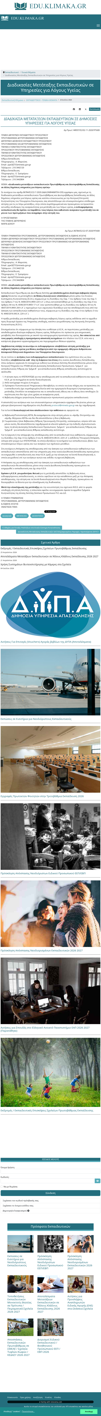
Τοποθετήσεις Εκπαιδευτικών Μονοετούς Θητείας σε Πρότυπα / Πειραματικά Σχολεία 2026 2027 (20, 1303)
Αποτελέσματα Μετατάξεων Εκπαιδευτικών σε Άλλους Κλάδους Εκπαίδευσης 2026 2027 (49, 556)
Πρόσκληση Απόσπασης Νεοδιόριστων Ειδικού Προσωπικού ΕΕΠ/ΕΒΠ (43, 873)
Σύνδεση (50, 1193)
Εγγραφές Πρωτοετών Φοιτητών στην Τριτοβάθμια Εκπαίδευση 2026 (42, 796)
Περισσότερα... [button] (28, 1411)
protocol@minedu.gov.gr (63, 405)
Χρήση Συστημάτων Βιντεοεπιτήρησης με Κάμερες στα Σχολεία (36, 564)
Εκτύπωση (95, 109)
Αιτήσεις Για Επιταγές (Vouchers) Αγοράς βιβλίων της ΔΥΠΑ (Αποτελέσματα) (46, 641)
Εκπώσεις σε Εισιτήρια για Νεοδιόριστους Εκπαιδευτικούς (36, 719)
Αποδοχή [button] (89, 1412)
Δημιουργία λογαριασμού (15, 1210)
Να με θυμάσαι (11, 1186)
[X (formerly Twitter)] (86, 109)
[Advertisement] (50, 46)
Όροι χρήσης (25, 1397)
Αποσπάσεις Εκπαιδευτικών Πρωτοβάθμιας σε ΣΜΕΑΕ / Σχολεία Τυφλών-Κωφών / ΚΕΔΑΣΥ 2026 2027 (18, 1347)
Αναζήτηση (38, 1397)
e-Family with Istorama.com (50, 1402)
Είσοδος (57, 1397)
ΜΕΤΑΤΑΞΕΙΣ (22, 516)
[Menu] (98, 25)
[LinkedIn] (80, 109)
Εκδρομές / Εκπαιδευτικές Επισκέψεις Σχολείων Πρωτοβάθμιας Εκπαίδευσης (44, 548)
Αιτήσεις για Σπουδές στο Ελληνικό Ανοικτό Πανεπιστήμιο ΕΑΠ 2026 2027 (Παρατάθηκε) (45, 1029)
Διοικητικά (7, 516)
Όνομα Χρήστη (8, 1167)
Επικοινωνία (12, 1397)
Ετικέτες (48, 1397)
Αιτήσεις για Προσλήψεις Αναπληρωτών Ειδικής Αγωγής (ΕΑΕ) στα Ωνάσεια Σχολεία (80, 1302)
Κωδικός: (5, 1177)
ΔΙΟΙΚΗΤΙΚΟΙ (37, 516)
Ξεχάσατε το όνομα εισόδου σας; (18, 1205)
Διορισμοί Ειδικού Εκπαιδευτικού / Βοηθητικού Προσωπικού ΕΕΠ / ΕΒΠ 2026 (48, 1346)
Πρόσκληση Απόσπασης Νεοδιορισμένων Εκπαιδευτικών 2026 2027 (42, 950)
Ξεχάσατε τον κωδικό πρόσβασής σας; (21, 1200)
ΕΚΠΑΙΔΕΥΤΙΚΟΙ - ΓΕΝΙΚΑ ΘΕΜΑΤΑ (41, 100)
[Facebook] (74, 109)
